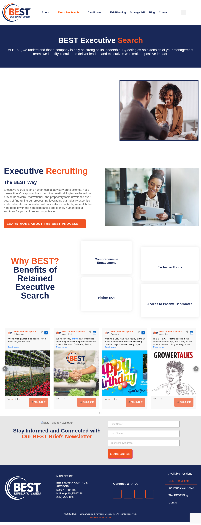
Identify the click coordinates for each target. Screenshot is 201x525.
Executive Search (68, 12)
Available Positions (180, 473)
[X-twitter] (138, 494)
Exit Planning (118, 12)
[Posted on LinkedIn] (46, 333)
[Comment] (64, 402)
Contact (163, 12)
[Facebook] (128, 494)
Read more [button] (13, 347)
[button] (183, 12)
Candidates (94, 12)
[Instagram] (149, 494)
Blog (152, 12)
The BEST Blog (178, 495)
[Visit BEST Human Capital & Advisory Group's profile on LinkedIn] (10, 332)
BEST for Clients (178, 480)
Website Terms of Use (100, 517)
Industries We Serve (181, 488)
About (45, 12)
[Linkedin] (117, 494)
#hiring (75, 338)
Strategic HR (137, 12)
